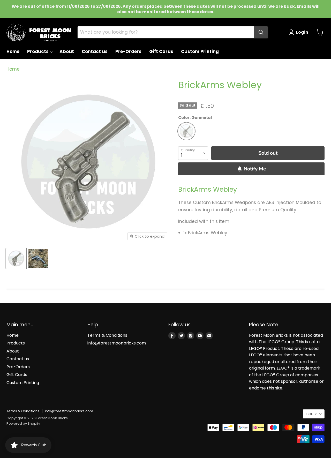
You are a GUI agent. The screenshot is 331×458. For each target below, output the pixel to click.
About (66, 51)
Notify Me (255, 169)
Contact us (95, 51)
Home (12, 51)
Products (38, 51)
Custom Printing (200, 51)
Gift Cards (161, 51)
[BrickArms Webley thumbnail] (16, 258)
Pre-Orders (128, 51)
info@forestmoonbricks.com (116, 343)
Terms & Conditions (107, 335)
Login (302, 32)
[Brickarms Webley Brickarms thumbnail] (38, 258)
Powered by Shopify (23, 423)
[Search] (261, 32)
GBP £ (311, 414)
